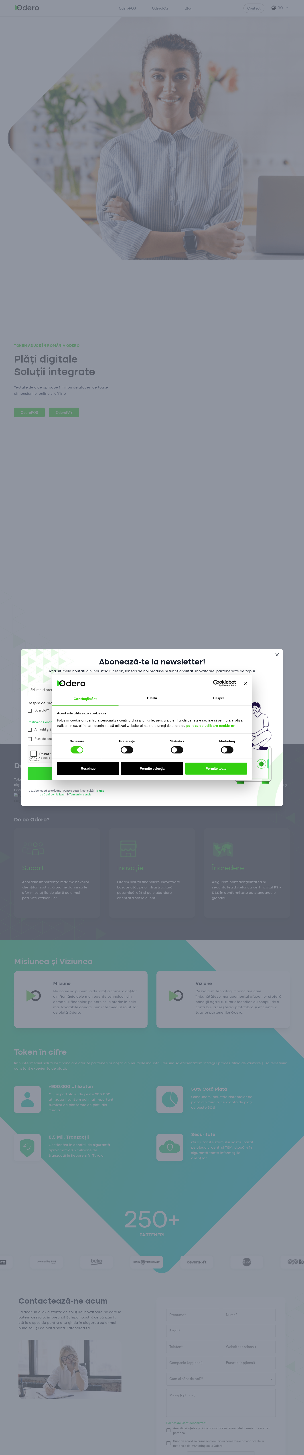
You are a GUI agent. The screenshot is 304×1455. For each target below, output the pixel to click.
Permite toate (216, 768)
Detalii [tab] (152, 698)
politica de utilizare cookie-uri (211, 726)
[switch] (127, 749)
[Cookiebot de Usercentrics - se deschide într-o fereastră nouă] (216, 683)
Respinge (88, 768)
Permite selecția (152, 768)
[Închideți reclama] (245, 683)
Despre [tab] (219, 698)
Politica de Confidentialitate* (48, 722)
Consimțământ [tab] (85, 699)
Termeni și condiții (80, 794)
